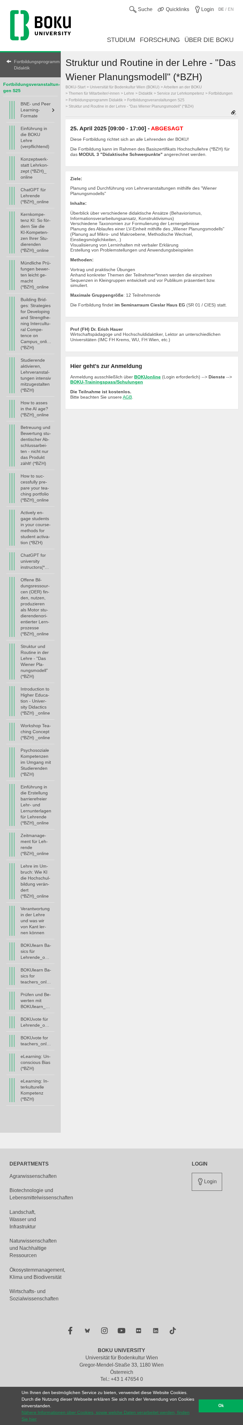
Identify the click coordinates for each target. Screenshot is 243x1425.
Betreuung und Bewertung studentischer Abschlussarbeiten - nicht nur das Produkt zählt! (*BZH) (36, 445)
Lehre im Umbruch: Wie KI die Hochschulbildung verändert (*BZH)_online (35, 881)
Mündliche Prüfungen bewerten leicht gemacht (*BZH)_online (36, 274)
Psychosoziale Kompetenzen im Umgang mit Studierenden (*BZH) (36, 762)
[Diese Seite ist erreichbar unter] (233, 113)
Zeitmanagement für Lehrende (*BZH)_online (35, 844)
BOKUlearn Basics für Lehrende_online (36, 951)
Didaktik (146, 93)
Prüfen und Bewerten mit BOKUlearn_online (36, 1000)
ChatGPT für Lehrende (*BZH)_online (35, 195)
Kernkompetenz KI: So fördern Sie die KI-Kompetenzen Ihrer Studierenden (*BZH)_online (36, 232)
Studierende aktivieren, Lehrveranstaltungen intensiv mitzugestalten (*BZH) (36, 375)
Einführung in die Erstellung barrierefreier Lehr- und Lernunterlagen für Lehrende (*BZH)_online (36, 804)
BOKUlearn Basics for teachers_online (36, 975)
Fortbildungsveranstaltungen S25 (155, 100)
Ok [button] (221, 1406)
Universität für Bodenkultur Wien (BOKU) (124, 87)
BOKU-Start (75, 87)
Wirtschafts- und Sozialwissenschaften (34, 1295)
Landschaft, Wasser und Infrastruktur (22, 1219)
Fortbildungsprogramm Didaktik (34, 64)
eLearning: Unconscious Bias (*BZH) (36, 1062)
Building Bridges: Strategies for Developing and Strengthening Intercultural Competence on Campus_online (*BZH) (36, 323)
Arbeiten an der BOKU (183, 87)
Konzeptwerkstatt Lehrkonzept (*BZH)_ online (34, 168)
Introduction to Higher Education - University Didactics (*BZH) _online (35, 700)
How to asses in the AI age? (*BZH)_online (35, 408)
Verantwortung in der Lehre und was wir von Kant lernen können (35, 920)
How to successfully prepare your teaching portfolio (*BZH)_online (35, 487)
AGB (127, 397)
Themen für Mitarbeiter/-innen (94, 93)
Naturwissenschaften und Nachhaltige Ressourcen (33, 1248)
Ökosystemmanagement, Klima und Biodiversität (37, 1273)
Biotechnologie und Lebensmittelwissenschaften (41, 1194)
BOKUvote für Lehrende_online (36, 1022)
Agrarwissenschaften (33, 1176)
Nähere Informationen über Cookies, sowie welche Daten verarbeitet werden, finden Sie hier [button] (106, 1416)
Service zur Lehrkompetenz (180, 93)
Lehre (129, 93)
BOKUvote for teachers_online (36, 1040)
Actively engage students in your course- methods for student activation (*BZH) (36, 527)
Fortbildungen (221, 93)
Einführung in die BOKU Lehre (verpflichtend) (35, 137)
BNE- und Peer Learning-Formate (36, 109)
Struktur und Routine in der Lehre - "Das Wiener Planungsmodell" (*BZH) (35, 661)
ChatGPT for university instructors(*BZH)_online (36, 561)
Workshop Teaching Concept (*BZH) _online (36, 731)
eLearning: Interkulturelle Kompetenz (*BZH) (35, 1089)
